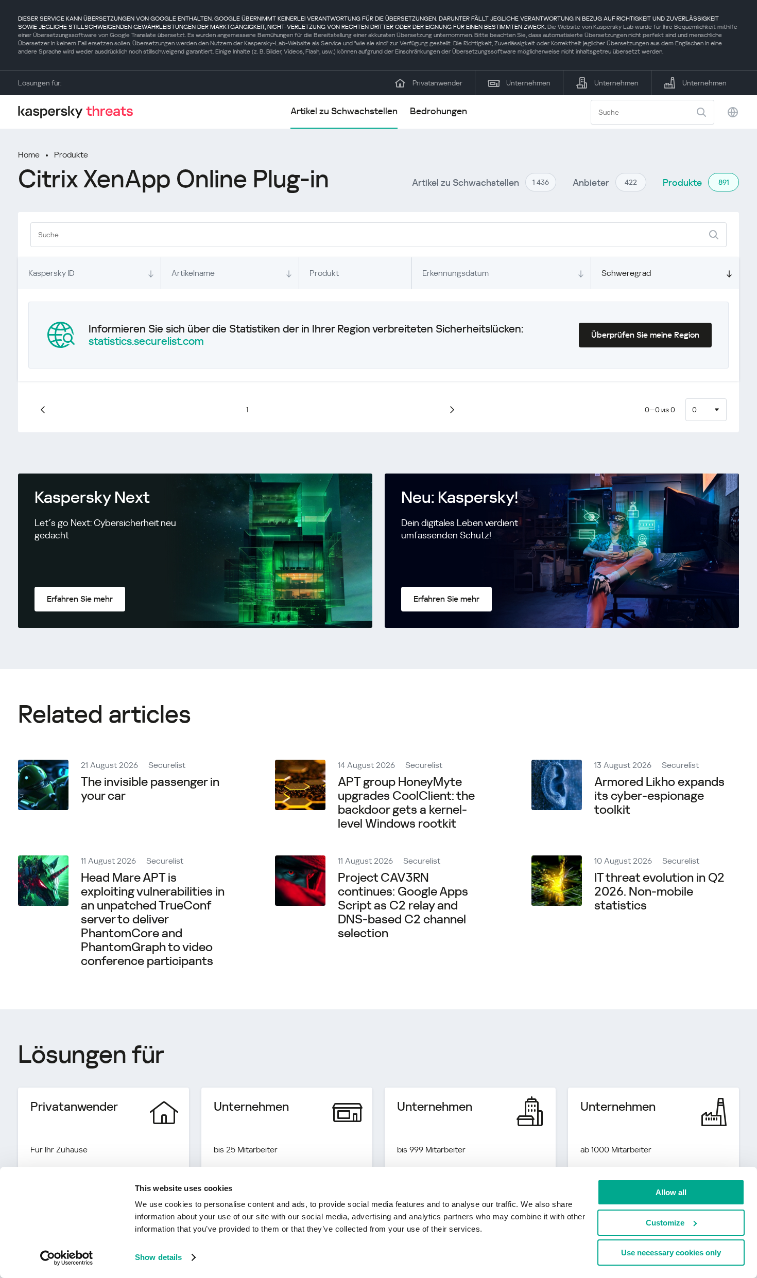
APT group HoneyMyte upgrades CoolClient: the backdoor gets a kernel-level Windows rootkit (406, 803)
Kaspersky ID (51, 273)
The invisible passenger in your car (150, 789)
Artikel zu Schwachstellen (344, 111)
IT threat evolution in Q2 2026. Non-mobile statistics (659, 891)
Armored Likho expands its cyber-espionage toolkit (659, 796)
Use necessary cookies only (671, 1252)
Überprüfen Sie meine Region (645, 335)
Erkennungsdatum (455, 273)
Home (29, 155)
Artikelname (193, 273)
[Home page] (80, 112)
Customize (665, 1222)
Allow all (671, 1192)
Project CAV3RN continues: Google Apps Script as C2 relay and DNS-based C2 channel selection (403, 905)
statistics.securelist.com (146, 341)
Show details (158, 1257)
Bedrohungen (438, 111)
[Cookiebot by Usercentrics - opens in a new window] (67, 1258)
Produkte (71, 155)
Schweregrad (626, 273)
